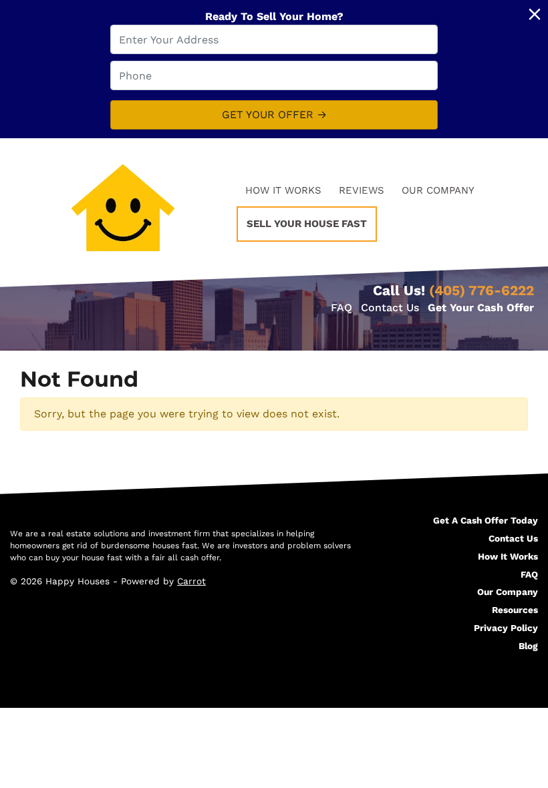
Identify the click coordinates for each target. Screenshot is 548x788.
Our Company (507, 591)
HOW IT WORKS (283, 190)
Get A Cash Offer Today (485, 520)
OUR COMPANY (438, 190)
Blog (528, 645)
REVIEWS (361, 190)
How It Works (508, 556)
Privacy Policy (506, 627)
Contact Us (390, 307)
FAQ (341, 307)
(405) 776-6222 (481, 290)
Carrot (191, 581)
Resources (515, 609)
